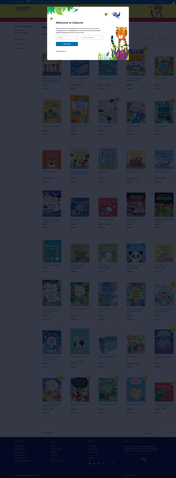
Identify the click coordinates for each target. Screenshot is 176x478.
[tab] (61, 51)
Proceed (67, 44)
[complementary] (88, 239)
